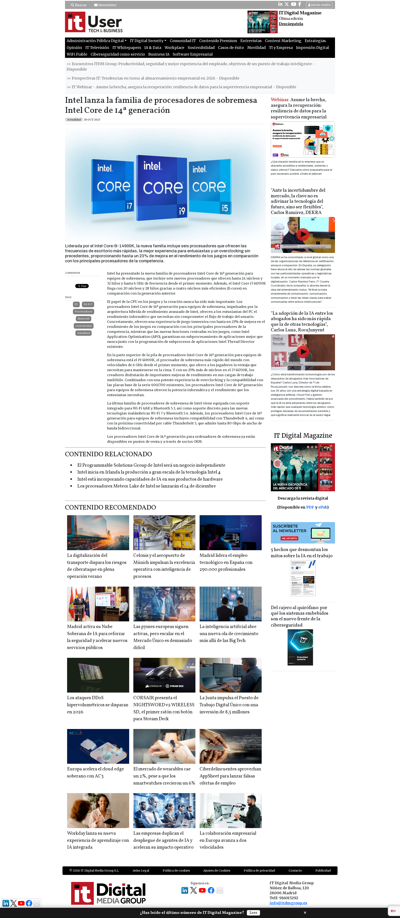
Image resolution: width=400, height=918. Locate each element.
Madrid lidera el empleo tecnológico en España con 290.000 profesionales (226, 562)
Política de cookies (176, 870)
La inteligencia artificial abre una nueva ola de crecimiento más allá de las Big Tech (229, 634)
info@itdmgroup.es (288, 903)
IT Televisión (97, 47)
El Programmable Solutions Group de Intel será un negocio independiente (151, 465)
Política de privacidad (259, 870)
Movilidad (256, 47)
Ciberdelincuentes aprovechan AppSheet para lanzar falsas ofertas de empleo (230, 776)
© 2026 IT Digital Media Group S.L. (94, 870)
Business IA (158, 54)
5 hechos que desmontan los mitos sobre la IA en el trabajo (301, 553)
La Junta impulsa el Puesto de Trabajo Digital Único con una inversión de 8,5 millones (229, 705)
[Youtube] (293, 4)
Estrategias (315, 41)
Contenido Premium (218, 41)
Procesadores (83, 311)
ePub (322, 507)
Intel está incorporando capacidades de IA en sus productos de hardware (150, 479)
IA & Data (152, 47)
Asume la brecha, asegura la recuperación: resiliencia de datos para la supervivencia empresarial (299, 109)
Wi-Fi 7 (88, 304)
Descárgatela (291, 24)
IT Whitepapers (126, 47)
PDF (310, 507)
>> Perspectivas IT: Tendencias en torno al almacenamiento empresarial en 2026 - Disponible (153, 78)
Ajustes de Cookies (216, 870)
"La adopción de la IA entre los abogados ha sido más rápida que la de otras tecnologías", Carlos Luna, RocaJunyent (302, 322)
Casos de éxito (231, 47)
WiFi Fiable (77, 54)
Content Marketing (283, 41)
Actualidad (83, 333)
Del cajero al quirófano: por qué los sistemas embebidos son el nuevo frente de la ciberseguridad (299, 617)
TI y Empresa (281, 47)
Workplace (174, 47)
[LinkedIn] (280, 4)
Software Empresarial (193, 54)
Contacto (295, 870)
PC (76, 304)
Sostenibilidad (201, 47)
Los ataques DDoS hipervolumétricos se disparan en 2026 (97, 705)
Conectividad (83, 325)
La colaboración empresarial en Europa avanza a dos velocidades (228, 840)
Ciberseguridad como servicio (118, 54)
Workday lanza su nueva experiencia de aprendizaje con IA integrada (98, 840)
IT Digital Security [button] (146, 41)
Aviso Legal (141, 870)
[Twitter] (286, 4)
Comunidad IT (183, 41)
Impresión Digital (312, 47)
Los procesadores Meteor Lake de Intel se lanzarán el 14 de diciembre (146, 486)
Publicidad (323, 870)
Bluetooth (84, 318)
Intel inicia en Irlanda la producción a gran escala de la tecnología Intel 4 (149, 472)
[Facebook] (299, 4)
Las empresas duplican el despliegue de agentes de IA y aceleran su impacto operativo (163, 840)
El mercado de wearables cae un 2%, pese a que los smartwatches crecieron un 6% (164, 776)
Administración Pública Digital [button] (95, 41)
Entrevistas (251, 41)
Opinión (74, 47)
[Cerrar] (305, 912)
